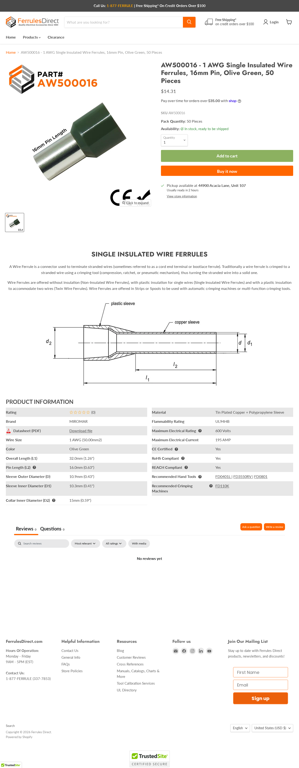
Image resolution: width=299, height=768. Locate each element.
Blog (120, 650)
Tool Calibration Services (136, 683)
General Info (70, 657)
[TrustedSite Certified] (149, 758)
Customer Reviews (131, 657)
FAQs (65, 664)
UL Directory (127, 690)
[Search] (189, 22)
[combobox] (123, 22)
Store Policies (72, 671)
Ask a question (251, 527)
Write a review (274, 527)
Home (11, 37)
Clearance (56, 37)
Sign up (261, 698)
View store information (182, 196)
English (238, 728)
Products (31, 37)
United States (270, 728)
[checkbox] (139, 543)
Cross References (130, 664)
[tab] (52, 529)
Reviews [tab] (26, 528)
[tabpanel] (149, 574)
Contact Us (69, 650)
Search (10, 726)
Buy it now (227, 171)
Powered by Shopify (19, 737)
